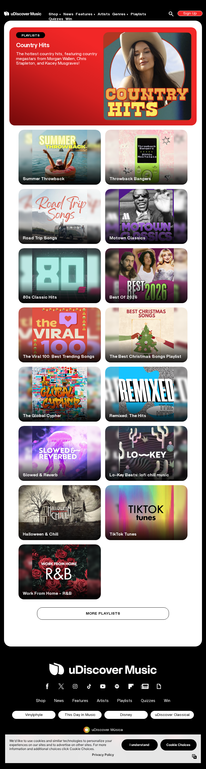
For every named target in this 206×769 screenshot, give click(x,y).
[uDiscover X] (61, 686)
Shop (53, 14)
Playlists (138, 14)
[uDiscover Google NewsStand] (145, 686)
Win (68, 19)
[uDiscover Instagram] (75, 686)
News (68, 14)
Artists (104, 14)
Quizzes (56, 19)
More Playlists (103, 613)
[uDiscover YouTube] (103, 686)
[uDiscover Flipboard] (131, 686)
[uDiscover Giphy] (159, 686)
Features (84, 14)
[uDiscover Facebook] (47, 686)
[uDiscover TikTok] (89, 686)
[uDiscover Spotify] (117, 686)
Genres (119, 14)
